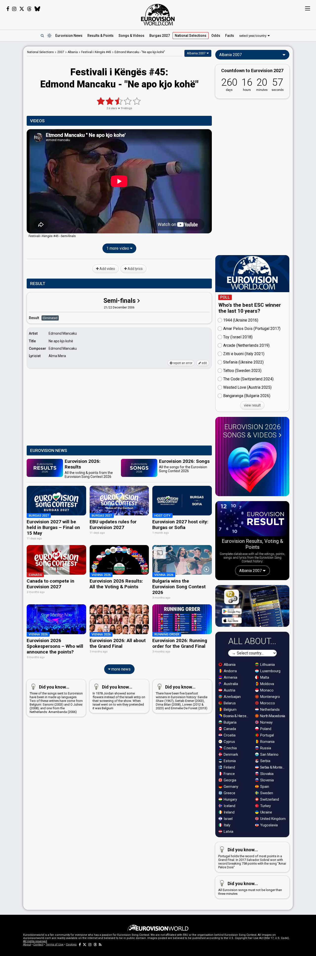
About (27, 944)
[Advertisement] (119, 407)
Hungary (230, 799)
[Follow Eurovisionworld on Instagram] (14, 9)
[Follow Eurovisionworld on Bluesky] (37, 9)
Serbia (264, 761)
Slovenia (266, 780)
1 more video (118, 248)
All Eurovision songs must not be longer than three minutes (250, 888)
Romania (267, 741)
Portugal (266, 735)
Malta (264, 677)
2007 (60, 52)
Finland (229, 767)
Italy (226, 825)
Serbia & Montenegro (273, 767)
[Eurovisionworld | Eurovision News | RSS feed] (100, 944)
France (229, 774)
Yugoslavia (268, 825)
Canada (229, 729)
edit (204, 363)
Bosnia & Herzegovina (237, 716)
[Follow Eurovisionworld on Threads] (29, 9)
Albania (229, 664)
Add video (107, 269)
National (190, 36)
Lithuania (267, 664)
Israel (228, 818)
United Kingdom (272, 818)
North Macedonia (272, 716)
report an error (182, 363)
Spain (264, 786)
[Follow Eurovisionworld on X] (22, 9)
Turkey (265, 806)
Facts (229, 36)
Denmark (230, 754)
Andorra (230, 671)
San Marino (268, 754)
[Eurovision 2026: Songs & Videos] (252, 467)
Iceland (229, 806)
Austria (229, 690)
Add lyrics (135, 269)
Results (100, 36)
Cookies (71, 944)
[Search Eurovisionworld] (42, 35)
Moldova (266, 684)
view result (252, 405)
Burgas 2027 (159, 36)
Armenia (230, 677)
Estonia (229, 761)
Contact (38, 944)
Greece (229, 793)
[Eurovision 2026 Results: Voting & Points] (252, 519)
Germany (230, 786)
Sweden (266, 793)
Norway (266, 722)
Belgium (230, 709)
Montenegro (269, 696)
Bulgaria (230, 722)
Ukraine (265, 812)
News (68, 36)
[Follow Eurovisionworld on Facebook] (8, 9)
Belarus (229, 703)
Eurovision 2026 (252, 431)
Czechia (230, 748)
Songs (131, 36)
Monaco (266, 690)
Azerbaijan (232, 696)
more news (120, 669)
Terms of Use (54, 944)
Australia (230, 684)
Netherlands (269, 709)
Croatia (229, 735)
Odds (215, 36)
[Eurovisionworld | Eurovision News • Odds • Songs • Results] (158, 15)
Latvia (228, 831)
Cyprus (229, 741)
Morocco (267, 703)
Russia (265, 748)
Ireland (229, 812)
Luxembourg (269, 671)
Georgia (229, 780)
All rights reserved (35, 941)
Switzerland (269, 799)
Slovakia (266, 774)
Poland (265, 729)
